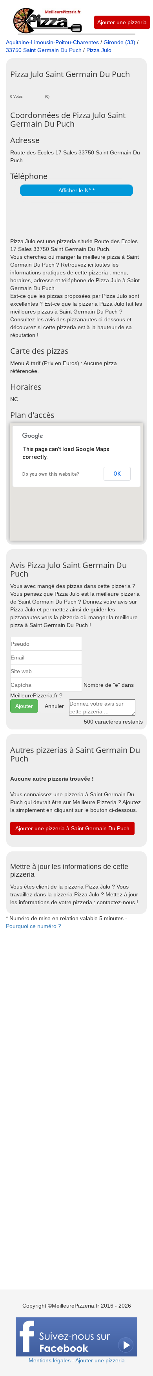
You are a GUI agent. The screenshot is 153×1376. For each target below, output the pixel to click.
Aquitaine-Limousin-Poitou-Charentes (52, 42)
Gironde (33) (119, 42)
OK (117, 474)
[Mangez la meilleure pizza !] (47, 16)
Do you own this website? (50, 474)
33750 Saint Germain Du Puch (44, 50)
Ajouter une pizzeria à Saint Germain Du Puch (72, 828)
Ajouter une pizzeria (122, 22)
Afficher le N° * (76, 190)
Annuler (54, 706)
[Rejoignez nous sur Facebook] (76, 1336)
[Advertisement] (81, 218)
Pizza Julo (98, 50)
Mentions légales (50, 1360)
